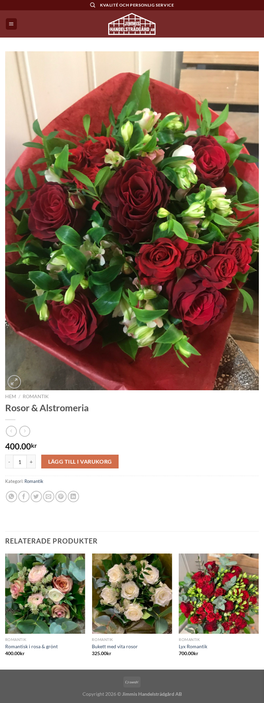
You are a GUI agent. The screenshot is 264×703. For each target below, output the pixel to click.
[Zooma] (14, 382)
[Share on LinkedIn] (73, 496)
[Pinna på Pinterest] (61, 496)
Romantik (36, 396)
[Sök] (92, 5)
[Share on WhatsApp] (11, 496)
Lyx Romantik (193, 646)
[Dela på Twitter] (36, 496)
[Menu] (11, 24)
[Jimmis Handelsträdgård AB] (132, 24)
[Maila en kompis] (48, 496)
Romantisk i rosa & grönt (31, 646)
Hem (10, 396)
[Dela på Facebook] (24, 496)
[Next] (258, 611)
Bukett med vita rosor (115, 646)
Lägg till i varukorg (80, 461)
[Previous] (5, 611)
